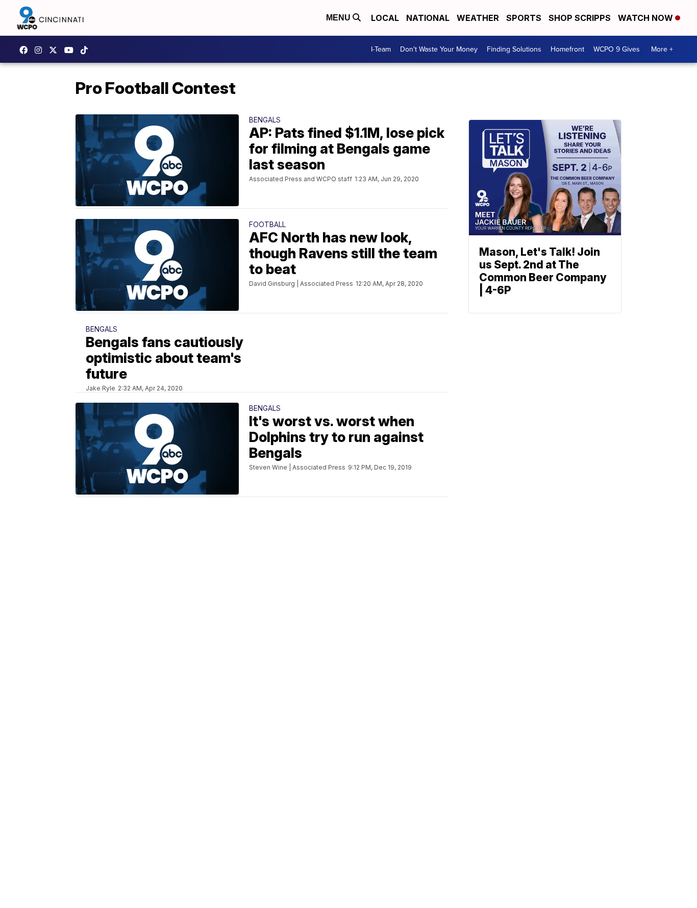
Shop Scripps (580, 18)
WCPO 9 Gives (616, 49)
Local (385, 18)
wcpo (55, 50)
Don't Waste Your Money (439, 49)
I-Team (381, 49)
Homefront (567, 49)
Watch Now (646, 18)
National (428, 18)
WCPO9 (26, 50)
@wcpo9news (87, 50)
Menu (339, 17)
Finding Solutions (514, 49)
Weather (478, 18)
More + (662, 49)
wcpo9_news (41, 50)
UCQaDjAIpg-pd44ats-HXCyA (71, 50)
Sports (523, 18)
